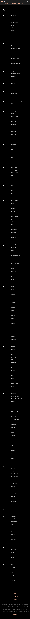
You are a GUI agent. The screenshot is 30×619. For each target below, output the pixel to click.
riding (12, 268)
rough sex (13, 276)
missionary (13, 154)
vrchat (12, 432)
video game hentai (15, 408)
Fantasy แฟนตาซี (15, 91)
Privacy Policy (15, 596)
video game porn (14, 411)
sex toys (13, 307)
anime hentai (14, 33)
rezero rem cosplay (15, 263)
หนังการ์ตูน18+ (14, 519)
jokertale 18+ (14, 131)
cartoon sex (13, 55)
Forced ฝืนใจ (14, 93)
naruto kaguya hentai (15, 170)
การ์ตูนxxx (13, 471)
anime (12, 30)
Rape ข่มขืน (13, 244)
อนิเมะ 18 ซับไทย (14, 536)
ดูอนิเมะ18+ (13, 499)
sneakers (13, 323)
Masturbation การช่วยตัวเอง (17, 146)
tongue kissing (14, 367)
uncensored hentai (15, 396)
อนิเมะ (12, 531)
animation (13, 27)
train (12, 375)
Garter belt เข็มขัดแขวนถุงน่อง (17, 101)
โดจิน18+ (13, 567)
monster (13, 160)
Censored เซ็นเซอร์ (15, 58)
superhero (13, 339)
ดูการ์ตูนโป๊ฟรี (14, 493)
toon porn (13, 370)
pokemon (13, 219)
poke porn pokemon (15, 216)
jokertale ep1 (14, 136)
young (12, 455)
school (12, 289)
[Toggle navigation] (2, 2)
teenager (13, 349)
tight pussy (13, 362)
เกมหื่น (12, 546)
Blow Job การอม (14, 45)
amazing (13, 25)
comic (12, 61)
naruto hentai (14, 167)
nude (12, 178)
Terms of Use (15, 599)
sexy (12, 312)
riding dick (13, 271)
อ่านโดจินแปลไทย (15, 539)
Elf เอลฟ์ (13, 83)
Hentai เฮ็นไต (14, 119)
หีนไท (12, 524)
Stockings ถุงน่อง (14, 334)
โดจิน (12, 564)
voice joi (13, 427)
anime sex (13, 35)
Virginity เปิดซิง (14, 416)
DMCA (15, 593)
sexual (12, 310)
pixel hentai (13, 213)
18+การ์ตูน (13, 15)
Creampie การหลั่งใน (15, 63)
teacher (13, 346)
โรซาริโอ (13, 578)
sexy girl (13, 315)
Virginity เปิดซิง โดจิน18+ (16, 419)
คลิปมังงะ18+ (14, 483)
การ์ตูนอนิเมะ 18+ (15, 473)
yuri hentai (13, 458)
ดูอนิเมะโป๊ (13, 501)
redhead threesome (15, 255)
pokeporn (13, 221)
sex (12, 297)
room (12, 273)
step (12, 331)
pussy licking (14, 237)
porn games (13, 227)
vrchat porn (13, 435)
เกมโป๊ (12, 552)
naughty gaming (14, 172)
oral (12, 193)
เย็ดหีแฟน (13, 554)
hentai (12, 113)
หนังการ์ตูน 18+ (14, 516)
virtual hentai (14, 422)
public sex (13, 232)
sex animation (14, 299)
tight (12, 359)
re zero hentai (14, 247)
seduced (13, 294)
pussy (12, 234)
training (13, 378)
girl (12, 103)
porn (12, 224)
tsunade (13, 381)
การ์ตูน (12, 465)
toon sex (13, 373)
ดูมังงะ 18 (13, 496)
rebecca (13, 252)
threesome (13, 357)
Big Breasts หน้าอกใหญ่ (16, 43)
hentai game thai (14, 116)
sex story (13, 305)
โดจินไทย (13, 575)
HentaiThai (13, 124)
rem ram (13, 258)
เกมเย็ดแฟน (13, 549)
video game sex (14, 414)
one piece (13, 190)
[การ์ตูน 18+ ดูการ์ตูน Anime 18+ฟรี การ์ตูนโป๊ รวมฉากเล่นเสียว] (14, 2)
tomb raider (13, 365)
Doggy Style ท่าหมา (15, 71)
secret (12, 291)
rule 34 (12, 279)
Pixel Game (13, 211)
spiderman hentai (15, 326)
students (13, 336)
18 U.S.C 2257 (15, 591)
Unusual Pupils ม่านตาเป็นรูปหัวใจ (18, 398)
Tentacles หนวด (14, 352)
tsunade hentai (14, 383)
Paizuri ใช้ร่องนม (14, 200)
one (12, 188)
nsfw (12, 175)
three (12, 354)
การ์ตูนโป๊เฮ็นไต (14, 476)
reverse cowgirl (14, 260)
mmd (12, 157)
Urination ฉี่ (13, 401)
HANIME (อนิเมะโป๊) (15, 111)
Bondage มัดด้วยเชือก (15, 48)
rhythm (12, 266)
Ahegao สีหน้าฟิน (15, 22)
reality (12, 250)
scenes (12, 286)
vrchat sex (13, 437)
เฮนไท (12, 557)
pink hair (13, 208)
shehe (12, 320)
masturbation (14, 144)
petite (12, 203)
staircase (13, 328)
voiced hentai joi (14, 430)
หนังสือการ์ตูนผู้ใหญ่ (15, 521)
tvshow (12, 386)
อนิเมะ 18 (13, 534)
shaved (12, 318)
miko (12, 149)
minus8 (12, 152)
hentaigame (13, 121)
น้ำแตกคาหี (13, 509)
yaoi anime (13, 447)
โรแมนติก (13, 580)
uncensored (13, 393)
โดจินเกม (13, 570)
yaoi (12, 445)
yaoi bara (13, 450)
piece (12, 205)
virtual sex (13, 424)
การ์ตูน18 (13, 468)
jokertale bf (13, 134)
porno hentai (14, 229)
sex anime (13, 302)
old (12, 185)
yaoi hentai (13, 453)
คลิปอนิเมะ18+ (14, 486)
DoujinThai (13, 76)
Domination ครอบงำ (15, 73)
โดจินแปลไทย (14, 572)
